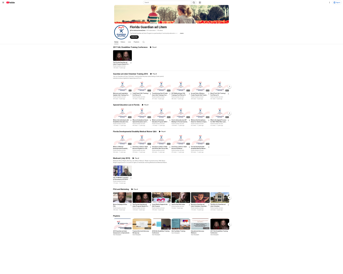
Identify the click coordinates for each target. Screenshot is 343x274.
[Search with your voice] (200, 2)
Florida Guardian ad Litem (119, 66)
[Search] (194, 2)
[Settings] (329, 2)
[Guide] (3, 2)
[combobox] (168, 2)
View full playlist (117, 234)
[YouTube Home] (10, 2)
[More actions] (131, 63)
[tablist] (171, 42)
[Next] (229, 86)
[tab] (116, 42)
